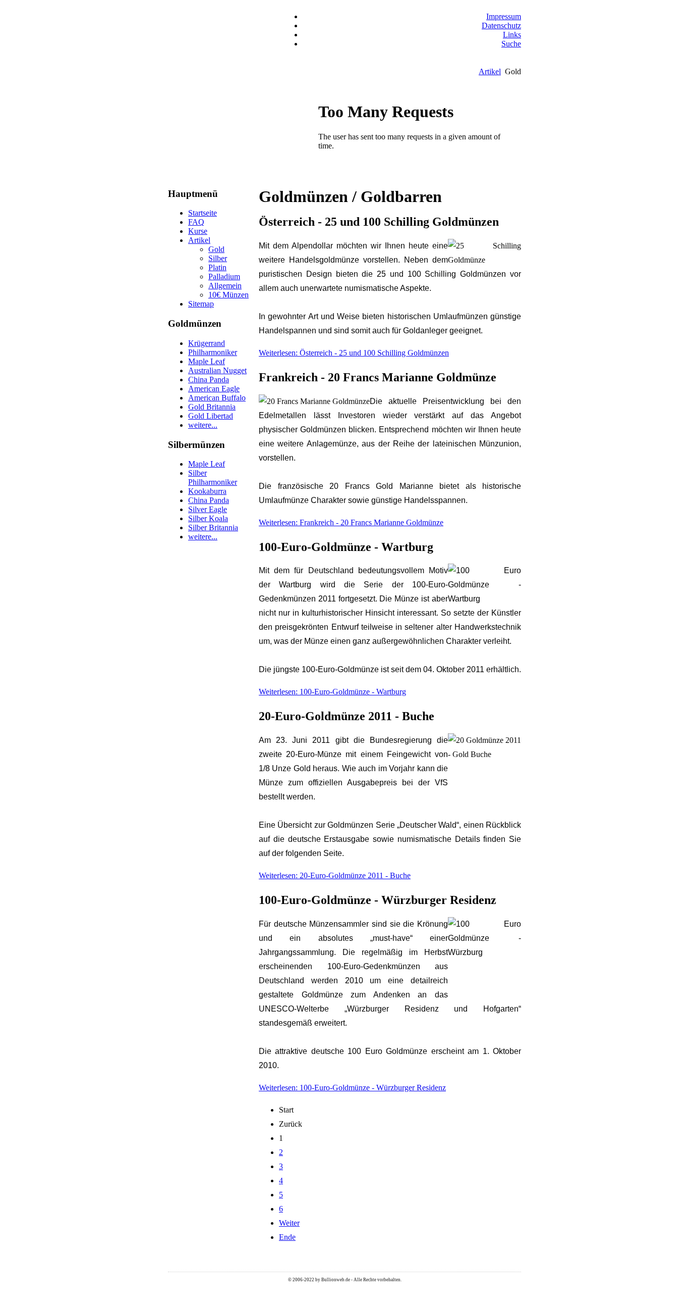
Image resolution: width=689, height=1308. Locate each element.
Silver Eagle (207, 509)
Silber (217, 258)
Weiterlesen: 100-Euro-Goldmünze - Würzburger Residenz (352, 1087)
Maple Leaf (206, 361)
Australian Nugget (217, 370)
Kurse (197, 231)
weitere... (202, 425)
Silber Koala (208, 518)
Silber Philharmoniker (212, 477)
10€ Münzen (228, 294)
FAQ (196, 222)
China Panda (208, 379)
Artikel (490, 71)
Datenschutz (501, 25)
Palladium (224, 276)
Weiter (289, 1223)
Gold (216, 249)
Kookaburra (207, 491)
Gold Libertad (210, 416)
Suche (511, 43)
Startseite (202, 213)
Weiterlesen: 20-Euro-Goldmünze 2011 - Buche (335, 875)
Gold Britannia (212, 407)
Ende (287, 1237)
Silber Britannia (213, 527)
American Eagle (214, 388)
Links (512, 34)
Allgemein (225, 285)
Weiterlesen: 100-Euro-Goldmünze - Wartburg (332, 691)
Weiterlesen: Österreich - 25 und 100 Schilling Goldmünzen (354, 352)
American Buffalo (217, 397)
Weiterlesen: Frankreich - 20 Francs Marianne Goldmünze (351, 522)
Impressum (503, 16)
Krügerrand (206, 343)
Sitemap (201, 303)
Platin (217, 267)
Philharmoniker (212, 352)
